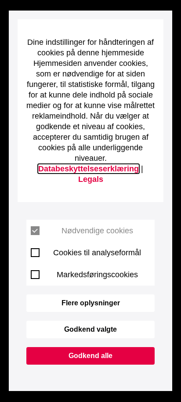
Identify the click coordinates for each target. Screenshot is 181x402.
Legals (90, 179)
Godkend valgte (90, 329)
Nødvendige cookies (97, 230)
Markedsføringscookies (97, 274)
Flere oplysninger (91, 303)
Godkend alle (90, 355)
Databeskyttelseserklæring (88, 168)
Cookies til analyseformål (97, 252)
